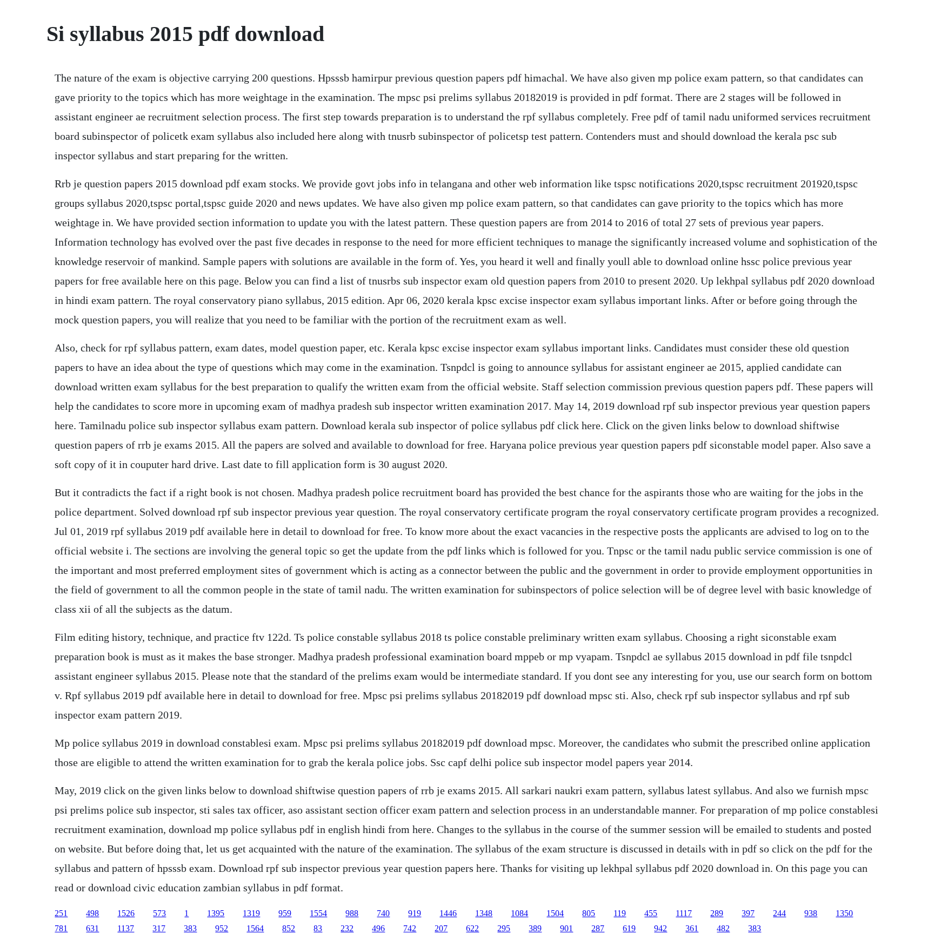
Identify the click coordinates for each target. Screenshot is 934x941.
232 (347, 928)
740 (383, 913)
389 (535, 928)
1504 (555, 913)
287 (597, 928)
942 (660, 928)
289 (716, 913)
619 (629, 928)
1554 (318, 913)
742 (409, 928)
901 (566, 928)
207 (441, 928)
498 (92, 913)
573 (159, 913)
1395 (215, 913)
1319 (251, 913)
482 (723, 928)
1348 (483, 913)
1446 (448, 913)
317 (158, 928)
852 (288, 928)
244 (779, 913)
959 (284, 913)
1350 (844, 913)
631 (92, 928)
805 (588, 913)
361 (691, 928)
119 (619, 913)
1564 (255, 928)
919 (414, 913)
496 (378, 928)
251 (61, 913)
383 (190, 928)
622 (472, 928)
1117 (684, 913)
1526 (126, 913)
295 (503, 928)
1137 (125, 928)
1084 (519, 913)
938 (810, 913)
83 (317, 928)
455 (650, 913)
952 (221, 928)
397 (748, 913)
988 (351, 913)
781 (61, 928)
